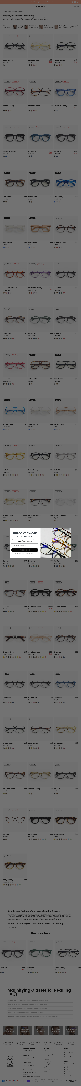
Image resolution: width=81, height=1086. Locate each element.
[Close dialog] (70, 529)
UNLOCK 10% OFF (25, 550)
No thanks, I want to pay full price (25, 553)
